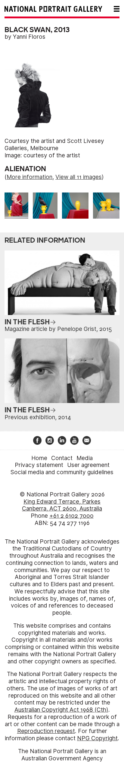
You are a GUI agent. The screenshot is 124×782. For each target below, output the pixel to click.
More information (29, 177)
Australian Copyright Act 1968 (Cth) (61, 709)
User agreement (88, 465)
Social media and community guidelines (62, 472)
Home (39, 458)
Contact (62, 458)
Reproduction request (46, 731)
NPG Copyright (97, 738)
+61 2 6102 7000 (71, 515)
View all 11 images (78, 177)
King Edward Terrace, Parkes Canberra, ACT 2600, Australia (62, 505)
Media (84, 458)
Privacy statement (39, 465)
